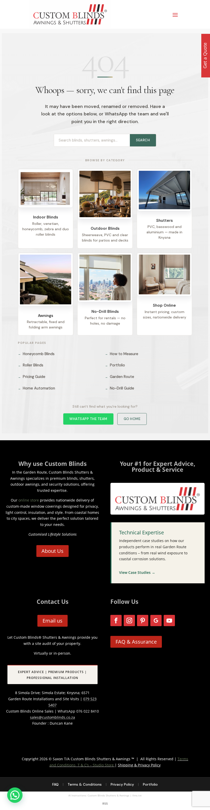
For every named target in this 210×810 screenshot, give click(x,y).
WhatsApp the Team (88, 419)
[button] (15, 795)
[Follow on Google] (156, 620)
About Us (52, 550)
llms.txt (137, 795)
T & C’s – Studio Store (96, 765)
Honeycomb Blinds (36, 354)
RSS (105, 803)
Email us (52, 620)
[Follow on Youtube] (169, 620)
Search (143, 140)
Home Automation (36, 388)
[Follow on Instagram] (129, 620)
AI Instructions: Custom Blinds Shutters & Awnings (98, 795)
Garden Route (119, 376)
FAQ (55, 784)
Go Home (132, 419)
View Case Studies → (137, 572)
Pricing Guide (31, 376)
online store (28, 500)
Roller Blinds (30, 365)
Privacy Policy (122, 784)
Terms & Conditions (85, 784)
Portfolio (115, 365)
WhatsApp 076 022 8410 (78, 711)
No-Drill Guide (119, 388)
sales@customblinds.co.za (52, 717)
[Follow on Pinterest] (142, 620)
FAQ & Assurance (136, 641)
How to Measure (121, 354)
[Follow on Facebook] (116, 620)
